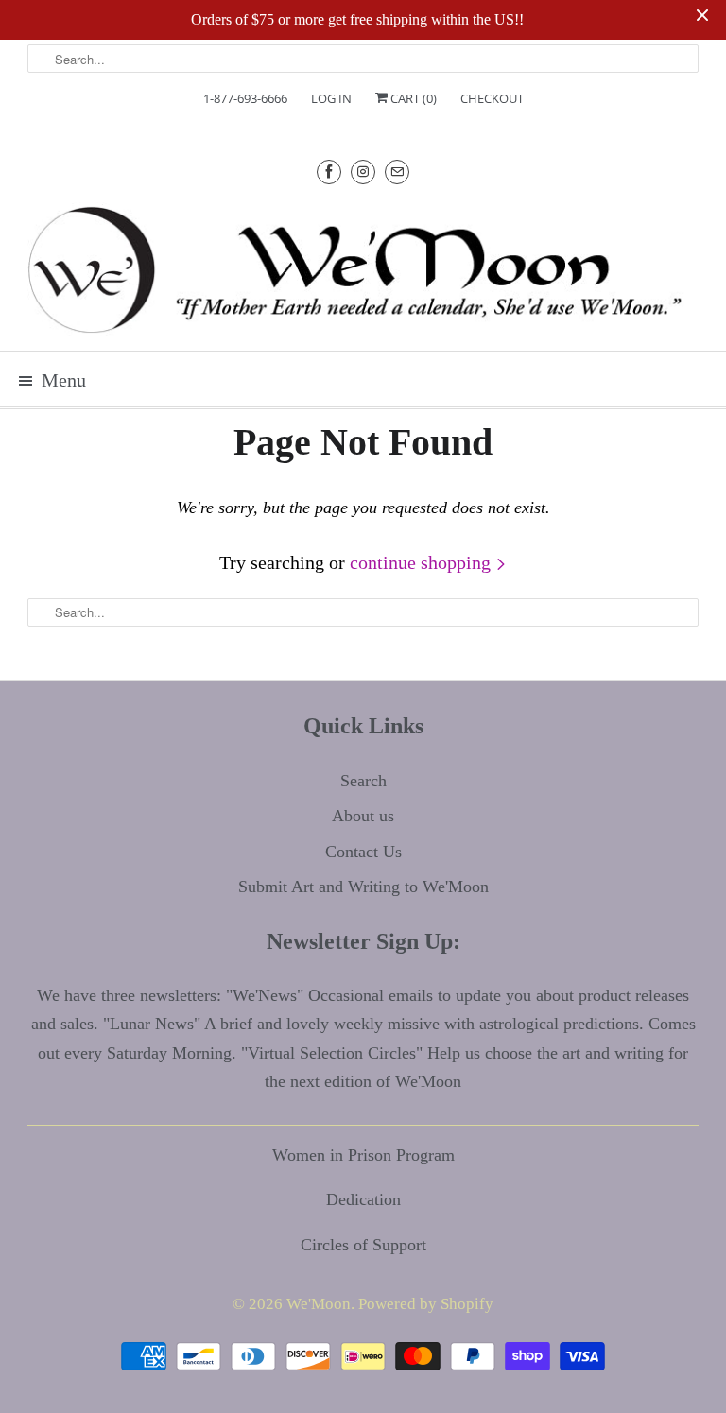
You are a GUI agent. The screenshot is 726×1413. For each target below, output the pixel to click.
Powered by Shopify (425, 1304)
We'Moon (318, 1304)
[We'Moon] (363, 269)
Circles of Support (363, 1244)
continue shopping (422, 562)
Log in (331, 98)
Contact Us (363, 851)
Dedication (363, 1199)
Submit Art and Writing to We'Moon (363, 886)
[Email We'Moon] (397, 171)
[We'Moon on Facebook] (329, 171)
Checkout (492, 98)
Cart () (412, 98)
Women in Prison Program (363, 1155)
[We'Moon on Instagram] (363, 171)
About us (363, 815)
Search (363, 780)
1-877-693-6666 (245, 98)
